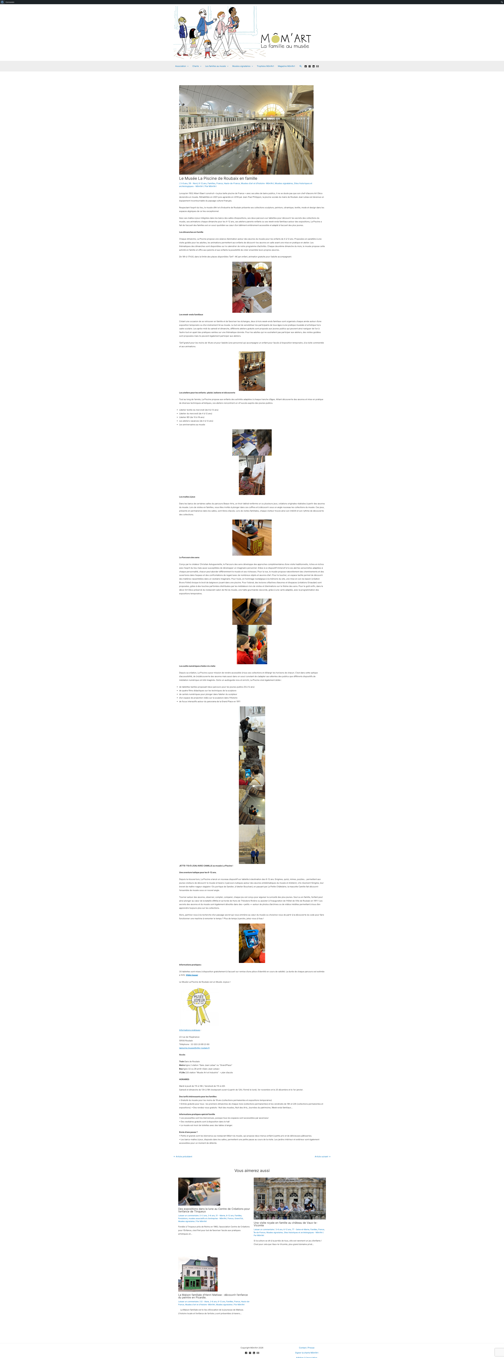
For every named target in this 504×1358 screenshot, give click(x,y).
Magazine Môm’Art (286, 66)
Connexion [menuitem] (10, 2)
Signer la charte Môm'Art (306, 1352)
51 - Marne (220, 1215)
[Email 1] (317, 66)
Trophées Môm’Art (265, 66)
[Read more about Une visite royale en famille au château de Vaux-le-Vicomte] (290, 1198)
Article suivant (322, 1157)
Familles (211, 183)
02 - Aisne (204, 1301)
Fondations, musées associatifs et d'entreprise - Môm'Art (202, 1218)
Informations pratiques (189, 1030)
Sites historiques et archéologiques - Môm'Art (303, 1232)
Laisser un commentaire (188, 1215)
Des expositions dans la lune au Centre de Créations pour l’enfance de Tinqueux (214, 1210)
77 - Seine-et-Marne (300, 1229)
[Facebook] (305, 66)
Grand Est (239, 1218)
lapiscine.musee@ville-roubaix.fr (194, 1048)
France (219, 183)
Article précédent (183, 1157)
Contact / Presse (306, 1347)
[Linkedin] (313, 66)
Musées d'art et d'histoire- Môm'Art (257, 183)
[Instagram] (309, 66)
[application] (187, 66)
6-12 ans (203, 183)
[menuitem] (2, 2)
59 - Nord (193, 183)
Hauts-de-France (232, 183)
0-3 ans (203, 1215)
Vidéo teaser (192, 975)
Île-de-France (259, 1232)
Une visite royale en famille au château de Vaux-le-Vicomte (285, 1224)
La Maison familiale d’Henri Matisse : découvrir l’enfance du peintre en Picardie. (213, 1296)
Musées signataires (284, 183)
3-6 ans (184, 183)
